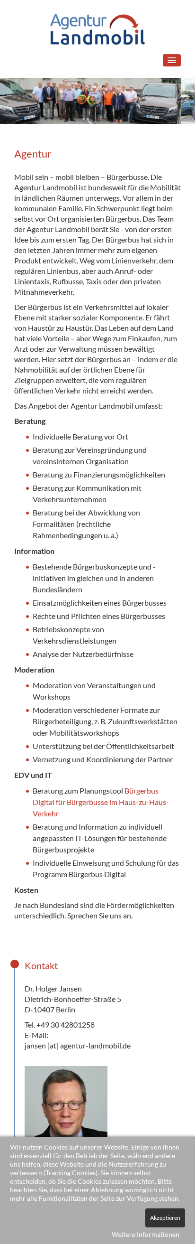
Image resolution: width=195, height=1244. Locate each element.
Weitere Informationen (145, 1234)
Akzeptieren (165, 1217)
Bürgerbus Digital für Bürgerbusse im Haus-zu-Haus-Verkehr (101, 802)
